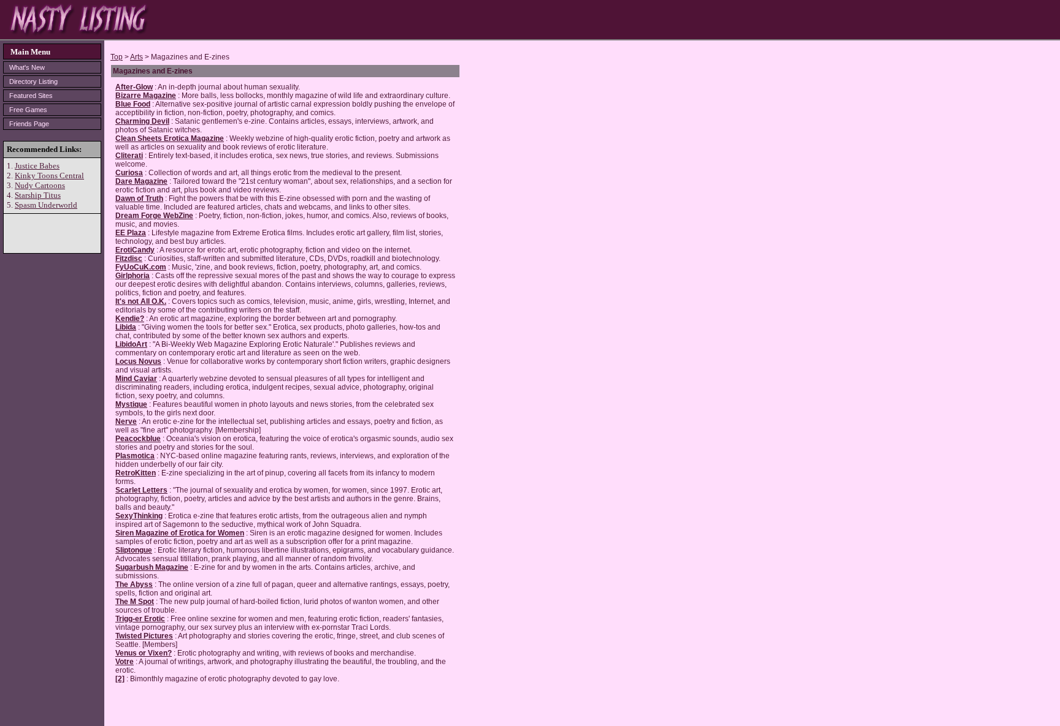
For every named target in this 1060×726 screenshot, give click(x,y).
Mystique (131, 404)
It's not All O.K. (140, 301)
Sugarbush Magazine (151, 567)
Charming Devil (142, 121)
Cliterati (129, 155)
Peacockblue (138, 438)
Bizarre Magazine (145, 95)
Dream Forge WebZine (154, 215)
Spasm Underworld (46, 205)
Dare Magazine (141, 181)
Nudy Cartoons (40, 185)
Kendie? (129, 318)
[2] (120, 679)
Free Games (28, 109)
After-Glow (134, 87)
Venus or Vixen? (143, 653)
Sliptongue (133, 550)
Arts (136, 57)
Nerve (126, 421)
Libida (125, 327)
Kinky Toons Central (49, 175)
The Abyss (134, 584)
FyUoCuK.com (140, 267)
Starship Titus (38, 195)
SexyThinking (139, 516)
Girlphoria (132, 275)
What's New (27, 67)
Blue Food (132, 104)
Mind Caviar (136, 378)
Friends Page (29, 123)
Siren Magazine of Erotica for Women (179, 533)
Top (116, 57)
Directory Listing (33, 81)
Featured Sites (31, 95)
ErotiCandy (135, 250)
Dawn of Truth (139, 198)
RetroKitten (135, 473)
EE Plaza (130, 233)
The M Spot (134, 601)
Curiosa (129, 172)
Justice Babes (37, 165)
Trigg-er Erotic (140, 618)
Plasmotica (135, 456)
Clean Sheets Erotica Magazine (169, 138)
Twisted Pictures (144, 636)
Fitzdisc (128, 258)
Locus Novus (138, 361)
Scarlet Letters (141, 490)
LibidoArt (131, 344)
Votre (124, 661)
